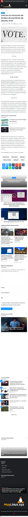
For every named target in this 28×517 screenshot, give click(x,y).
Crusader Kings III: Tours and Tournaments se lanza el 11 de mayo (17, 408)
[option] (14, 179)
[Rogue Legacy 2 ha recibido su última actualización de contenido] (21, 232)
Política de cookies (6, 469)
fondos (23, 157)
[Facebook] (3, 164)
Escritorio (15, 157)
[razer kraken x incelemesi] (14, 516)
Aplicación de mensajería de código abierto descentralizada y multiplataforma (18, 389)
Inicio (3, 10)
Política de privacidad (6, 471)
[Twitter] (7, 164)
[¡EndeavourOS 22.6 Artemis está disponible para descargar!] (4, 129)
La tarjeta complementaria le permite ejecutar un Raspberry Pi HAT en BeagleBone (14, 181)
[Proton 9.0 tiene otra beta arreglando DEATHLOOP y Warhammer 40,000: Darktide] (4, 383)
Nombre (3, 287)
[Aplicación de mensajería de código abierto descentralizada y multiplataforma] (4, 389)
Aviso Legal (4, 465)
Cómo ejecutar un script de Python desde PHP (13, 453)
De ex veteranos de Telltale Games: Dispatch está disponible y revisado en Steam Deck (12, 329)
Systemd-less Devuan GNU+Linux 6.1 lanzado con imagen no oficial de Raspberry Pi (7, 257)
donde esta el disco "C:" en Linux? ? (18, 401)
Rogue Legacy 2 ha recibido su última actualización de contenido (19, 239)
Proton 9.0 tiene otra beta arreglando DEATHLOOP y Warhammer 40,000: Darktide (17, 383)
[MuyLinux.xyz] (7, 5)
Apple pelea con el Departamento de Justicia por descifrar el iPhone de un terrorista (18, 396)
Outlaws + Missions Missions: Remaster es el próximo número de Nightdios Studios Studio (21, 258)
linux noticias (7, 160)
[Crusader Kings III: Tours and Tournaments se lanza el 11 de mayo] (4, 408)
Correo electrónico (5, 292)
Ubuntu (16, 160)
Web (2, 297)
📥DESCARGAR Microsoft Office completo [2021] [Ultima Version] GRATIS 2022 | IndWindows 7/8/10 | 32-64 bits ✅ (13, 490)
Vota (23, 160)
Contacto (4, 467)
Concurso (6, 157)
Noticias (6, 10)
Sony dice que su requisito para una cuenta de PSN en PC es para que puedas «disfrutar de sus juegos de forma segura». (7, 240)
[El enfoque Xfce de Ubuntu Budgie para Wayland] (4, 122)
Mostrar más (14, 414)
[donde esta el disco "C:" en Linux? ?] (4, 402)
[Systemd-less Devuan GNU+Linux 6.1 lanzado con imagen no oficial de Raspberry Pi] (7, 250)
